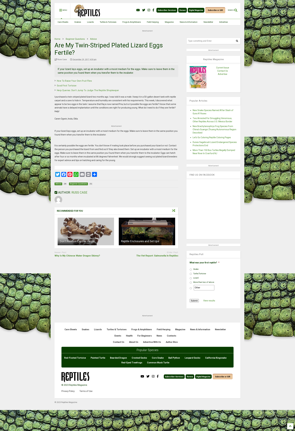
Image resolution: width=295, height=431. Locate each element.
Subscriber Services (167, 10)
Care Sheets (63, 22)
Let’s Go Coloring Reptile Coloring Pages (212, 137)
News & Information (188, 22)
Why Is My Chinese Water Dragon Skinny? (77, 255)
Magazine (169, 22)
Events (117, 336)
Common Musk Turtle (158, 362)
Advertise (223, 22)
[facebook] (153, 10)
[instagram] (149, 10)
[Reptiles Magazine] (86, 17)
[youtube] (138, 10)
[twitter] (143, 10)
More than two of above (203, 282)
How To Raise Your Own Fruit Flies (74, 81)
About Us (133, 342)
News (159, 336)
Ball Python (174, 358)
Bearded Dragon (118, 358)
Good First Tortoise (67, 85)
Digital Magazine (196, 10)
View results (209, 300)
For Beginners (144, 336)
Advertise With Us (152, 342)
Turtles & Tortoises (108, 22)
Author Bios (172, 342)
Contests (171, 336)
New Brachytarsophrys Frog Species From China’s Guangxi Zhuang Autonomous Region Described (214, 129)
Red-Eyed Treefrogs (131, 362)
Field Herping (153, 22)
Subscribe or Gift (215, 10)
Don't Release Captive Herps (77, 241)
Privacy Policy (68, 391)
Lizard (196, 278)
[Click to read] (86, 231)
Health (129, 336)
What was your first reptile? (204, 262)
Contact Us (222, 71)
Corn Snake (158, 358)
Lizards (90, 22)
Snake (196, 269)
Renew (182, 10)
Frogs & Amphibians (131, 22)
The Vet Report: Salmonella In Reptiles (157, 255)
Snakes (77, 22)
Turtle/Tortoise (199, 274)
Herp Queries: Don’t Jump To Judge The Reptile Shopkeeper (88, 90)
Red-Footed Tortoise (75, 358)
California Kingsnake (215, 358)
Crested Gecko (139, 358)
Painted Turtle (98, 358)
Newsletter (208, 22)
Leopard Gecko (192, 358)
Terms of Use (85, 391)
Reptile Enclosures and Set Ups (140, 241)
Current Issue (222, 67)
